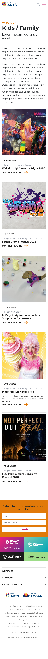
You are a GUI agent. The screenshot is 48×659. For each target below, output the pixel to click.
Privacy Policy (15, 637)
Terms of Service (32, 637)
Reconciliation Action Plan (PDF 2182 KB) (24, 627)
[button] (24, 570)
